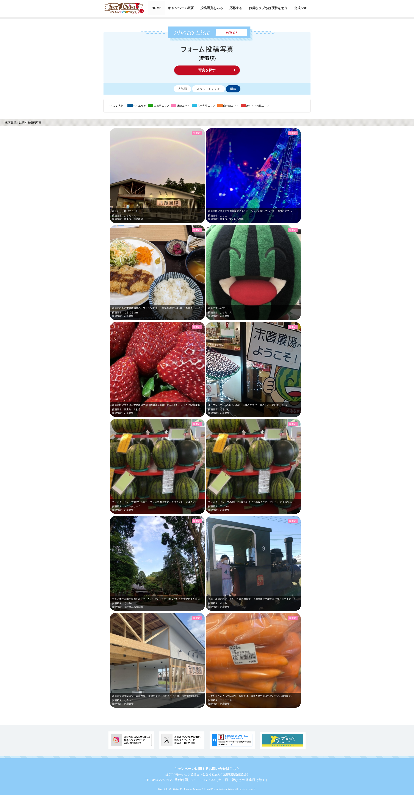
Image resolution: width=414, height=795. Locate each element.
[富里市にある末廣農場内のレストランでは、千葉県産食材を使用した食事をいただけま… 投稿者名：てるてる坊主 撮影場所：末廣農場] (173, 319)
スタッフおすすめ (208, 88)
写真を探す (207, 70)
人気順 (182, 88)
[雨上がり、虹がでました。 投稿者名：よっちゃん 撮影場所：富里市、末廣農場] (173, 222)
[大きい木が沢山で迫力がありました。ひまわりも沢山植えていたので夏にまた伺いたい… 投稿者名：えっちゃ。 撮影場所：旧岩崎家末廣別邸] (194, 609)
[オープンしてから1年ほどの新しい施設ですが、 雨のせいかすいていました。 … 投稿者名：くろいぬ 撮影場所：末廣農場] (290, 416)
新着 (233, 88)
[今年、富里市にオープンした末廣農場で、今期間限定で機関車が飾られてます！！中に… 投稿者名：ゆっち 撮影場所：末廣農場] (269, 609)
